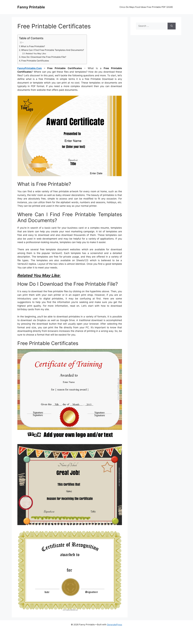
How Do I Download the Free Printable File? (43, 57)
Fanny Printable (31, 7)
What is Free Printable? (33, 46)
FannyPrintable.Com (29, 68)
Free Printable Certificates (35, 60)
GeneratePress (114, 624)
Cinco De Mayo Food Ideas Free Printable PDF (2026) (146, 7)
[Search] (172, 26)
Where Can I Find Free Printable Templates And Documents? (52, 50)
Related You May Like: (36, 53)
